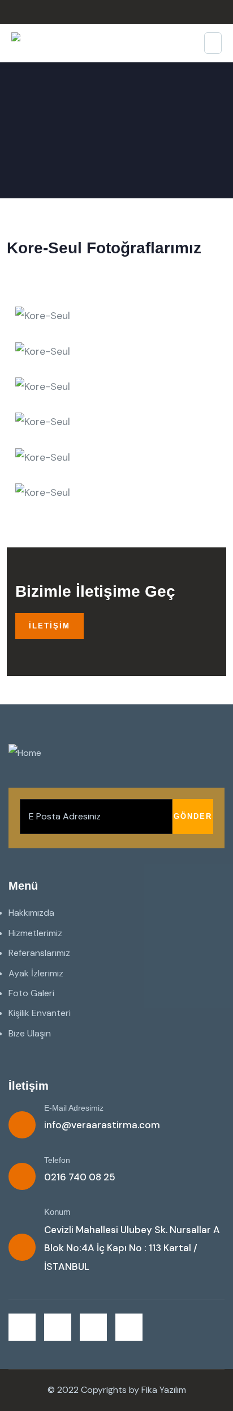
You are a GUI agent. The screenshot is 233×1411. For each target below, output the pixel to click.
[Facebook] (57, 1327)
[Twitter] (22, 1327)
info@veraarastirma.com (102, 1125)
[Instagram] (93, 1327)
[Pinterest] (129, 1327)
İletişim (49, 626)
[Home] (24, 753)
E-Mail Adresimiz (73, 1107)
